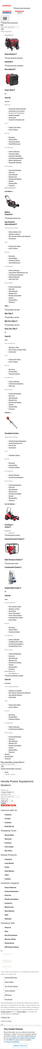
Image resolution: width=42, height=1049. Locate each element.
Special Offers (13, 139)
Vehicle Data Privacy (11, 977)
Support (11, 181)
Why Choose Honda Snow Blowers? (20, 692)
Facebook (8, 814)
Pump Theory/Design (15, 615)
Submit (4, 803)
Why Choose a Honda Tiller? (17, 349)
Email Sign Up (9, 826)
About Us (8, 927)
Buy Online (8, 850)
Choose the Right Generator (17, 108)
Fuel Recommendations (16, 158)
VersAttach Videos (14, 455)
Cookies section (6, 1011)
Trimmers (7, 412)
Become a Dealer (10, 939)
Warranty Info (13, 177)
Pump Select (12, 619)
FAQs (6, 915)
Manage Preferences (20, 1045)
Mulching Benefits (14, 277)
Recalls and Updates (15, 179)
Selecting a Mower (14, 234)
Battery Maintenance (15, 160)
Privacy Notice (9, 982)
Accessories (12, 117)
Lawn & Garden (10, 187)
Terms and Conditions (12, 1042)
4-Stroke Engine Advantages (17, 441)
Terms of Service (10, 990)
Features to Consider (15, 690)
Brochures (12, 137)
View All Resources (14, 144)
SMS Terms (8, 995)
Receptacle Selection (15, 162)
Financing (12, 185)
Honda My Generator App (16, 119)
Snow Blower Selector (15, 695)
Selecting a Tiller (14, 347)
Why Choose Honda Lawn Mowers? (20, 236)
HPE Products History (12, 947)
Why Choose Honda (15, 606)
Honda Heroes (9, 943)
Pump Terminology (14, 613)
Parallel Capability (14, 115)
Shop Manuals (13, 174)
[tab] (23, 191)
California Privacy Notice (27, 1038)
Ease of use (12, 445)
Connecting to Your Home (17, 111)
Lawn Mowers (9, 191)
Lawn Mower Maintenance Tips (18, 272)
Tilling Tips (12, 386)
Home (6, 772)
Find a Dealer (9, 846)
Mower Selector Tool (15, 232)
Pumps (7, 530)
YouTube (8, 818)
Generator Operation (15, 156)
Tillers (6, 305)
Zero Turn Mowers (10, 504)
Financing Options (14, 141)
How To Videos (13, 129)
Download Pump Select (16, 617)
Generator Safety (14, 154)
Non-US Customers (11, 935)
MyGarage (8, 918)
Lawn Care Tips (13, 279)
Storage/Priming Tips (15, 646)
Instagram (8, 822)
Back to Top (6, 1017)
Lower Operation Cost (15, 443)
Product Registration (15, 170)
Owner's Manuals (14, 151)
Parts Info (12, 172)
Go (2, 29)
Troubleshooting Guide (16, 641)
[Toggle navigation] (5, 18)
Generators (8, 35)
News (6, 931)
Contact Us (8, 903)
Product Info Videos (15, 127)
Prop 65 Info (8, 999)
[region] (21, 1037)
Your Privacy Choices (11, 986)
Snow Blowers (9, 671)
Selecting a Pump (14, 609)
